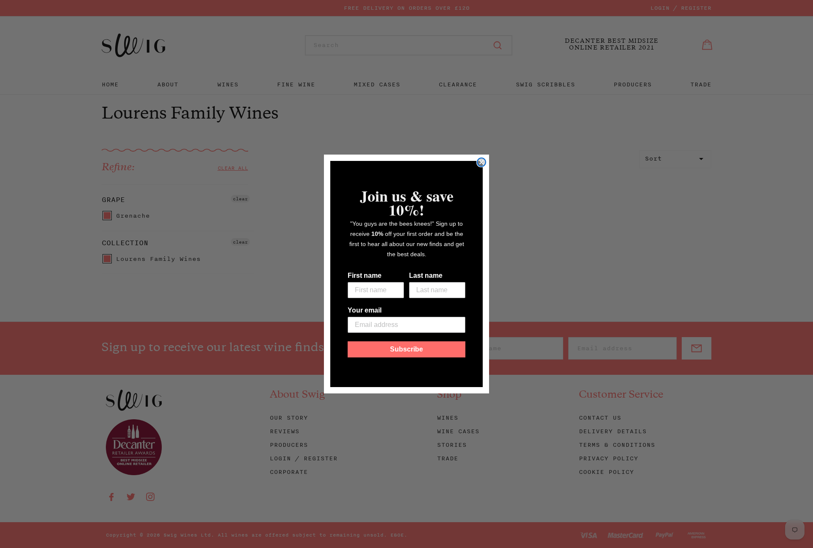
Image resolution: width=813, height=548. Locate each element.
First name (365, 275)
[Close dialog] (481, 162)
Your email (365, 310)
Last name (425, 275)
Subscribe (406, 349)
